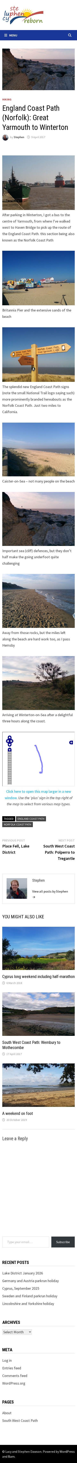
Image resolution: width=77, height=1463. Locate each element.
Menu (13, 35)
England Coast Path (31, 819)
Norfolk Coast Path (17, 824)
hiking (6, 99)
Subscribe (63, 1242)
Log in (7, 1360)
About (6, 1413)
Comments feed (14, 1375)
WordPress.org (13, 1383)
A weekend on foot (17, 1113)
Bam (11, 1456)
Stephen (19, 137)
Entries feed (11, 1368)
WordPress (67, 1451)
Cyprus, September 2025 (20, 1288)
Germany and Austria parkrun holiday (30, 1280)
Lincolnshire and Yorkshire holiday (28, 1303)
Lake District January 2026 (22, 1273)
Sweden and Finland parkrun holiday (29, 1296)
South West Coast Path (20, 1420)
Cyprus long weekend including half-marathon (38, 976)
